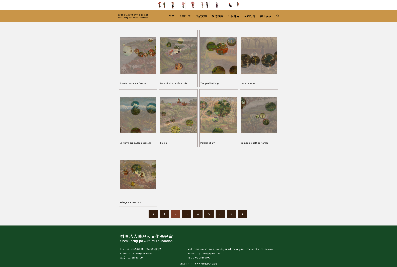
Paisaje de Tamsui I (130, 202)
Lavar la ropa (248, 83)
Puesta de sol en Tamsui (133, 83)
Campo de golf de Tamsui (255, 142)
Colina (163, 142)
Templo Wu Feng (209, 83)
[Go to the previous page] (153, 214)
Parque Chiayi (207, 142)
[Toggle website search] (277, 16)
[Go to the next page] (242, 214)
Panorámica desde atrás (173, 83)
